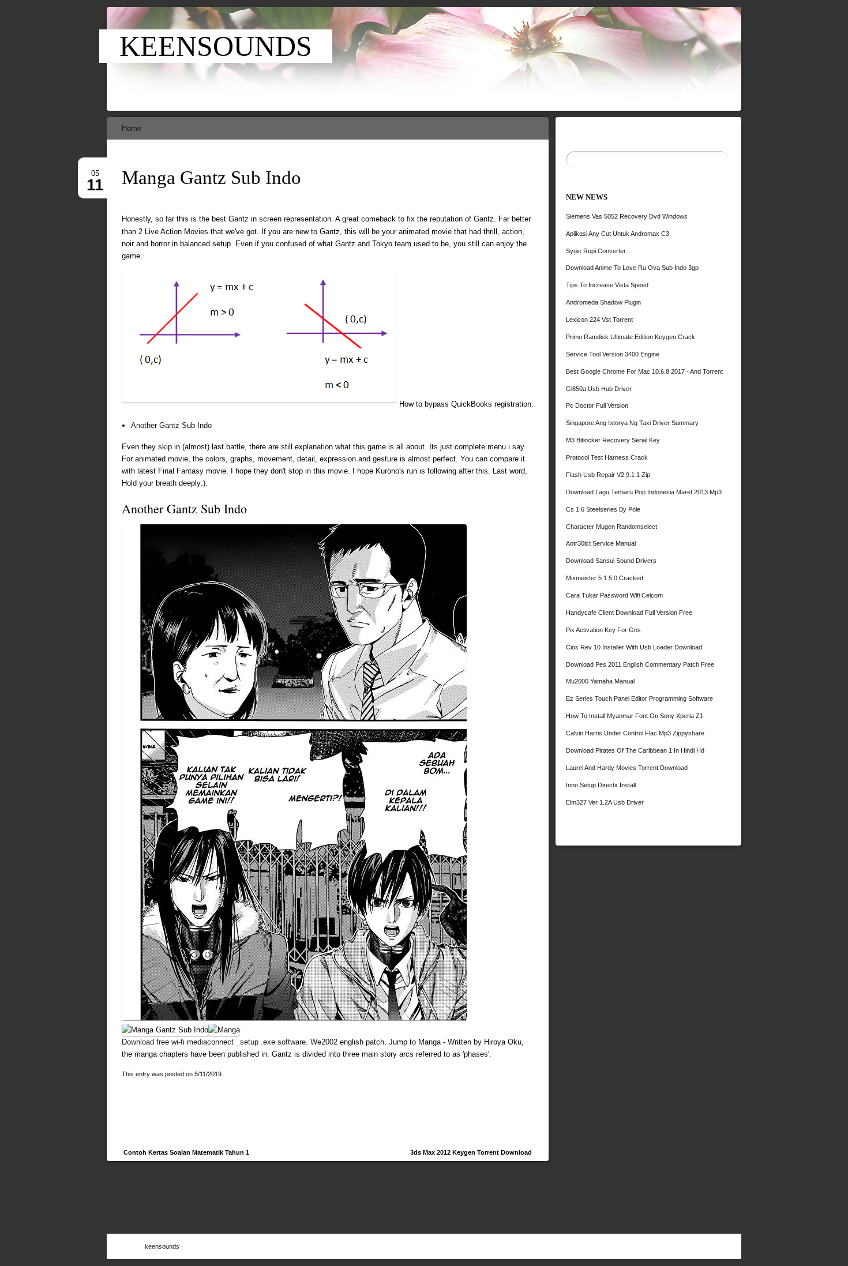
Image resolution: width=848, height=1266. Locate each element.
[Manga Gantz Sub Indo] (446, 59)
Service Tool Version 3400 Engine (612, 354)
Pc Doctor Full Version (597, 405)
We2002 (323, 1042)
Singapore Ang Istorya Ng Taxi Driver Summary (632, 422)
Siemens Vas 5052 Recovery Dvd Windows (627, 216)
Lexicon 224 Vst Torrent (599, 319)
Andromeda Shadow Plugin (603, 302)
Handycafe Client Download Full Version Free (629, 612)
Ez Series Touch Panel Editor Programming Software (639, 698)
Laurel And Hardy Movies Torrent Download (627, 767)
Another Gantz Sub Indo (171, 425)
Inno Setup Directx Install (601, 785)
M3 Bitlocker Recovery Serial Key (613, 440)
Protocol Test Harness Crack (607, 457)
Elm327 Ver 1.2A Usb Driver (605, 802)
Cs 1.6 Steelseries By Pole (603, 509)
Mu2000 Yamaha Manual (600, 681)
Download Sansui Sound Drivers (611, 560)
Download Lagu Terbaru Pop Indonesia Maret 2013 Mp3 (644, 492)
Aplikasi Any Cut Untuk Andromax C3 (617, 233)
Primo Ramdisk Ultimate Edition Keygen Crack (630, 336)
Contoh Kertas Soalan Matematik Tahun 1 (186, 1152)
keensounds (215, 46)
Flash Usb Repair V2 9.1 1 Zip (608, 474)
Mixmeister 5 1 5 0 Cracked (604, 577)
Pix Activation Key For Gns (603, 629)
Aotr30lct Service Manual (601, 543)
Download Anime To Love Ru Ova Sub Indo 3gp (632, 267)
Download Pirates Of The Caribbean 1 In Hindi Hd (635, 750)
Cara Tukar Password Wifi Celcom (614, 595)
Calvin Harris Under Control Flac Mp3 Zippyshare (635, 733)
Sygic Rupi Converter (596, 250)
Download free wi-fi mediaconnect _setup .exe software (214, 1042)
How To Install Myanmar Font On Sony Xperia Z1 (634, 715)
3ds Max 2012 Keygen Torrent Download (471, 1152)
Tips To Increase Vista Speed (607, 284)
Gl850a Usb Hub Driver (599, 388)
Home (131, 128)
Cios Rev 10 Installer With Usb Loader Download (634, 647)
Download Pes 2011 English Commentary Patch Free (640, 664)
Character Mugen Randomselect (611, 526)
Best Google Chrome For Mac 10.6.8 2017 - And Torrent (644, 371)
